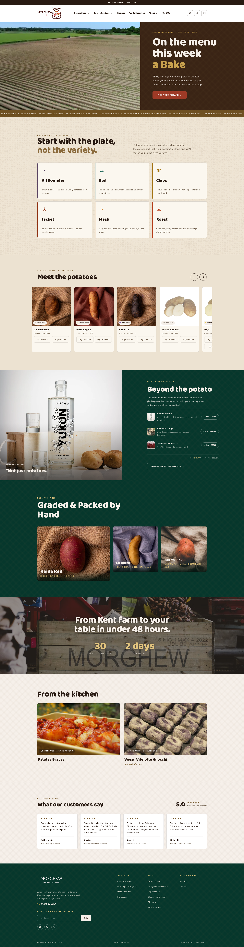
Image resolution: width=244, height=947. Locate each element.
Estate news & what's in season (55, 912)
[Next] (203, 277)
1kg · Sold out (42, 339)
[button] (82, 13)
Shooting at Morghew (127, 886)
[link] (73, 553)
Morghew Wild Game (158, 886)
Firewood (152, 902)
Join (86, 918)
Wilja (207, 330)
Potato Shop (154, 881)
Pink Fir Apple (83, 330)
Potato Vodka (166, 413)
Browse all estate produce (167, 466)
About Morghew (124, 881)
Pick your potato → (169, 95)
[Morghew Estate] (51, 880)
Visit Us (183, 881)
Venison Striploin (167, 443)
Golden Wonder (42, 330)
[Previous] (194, 277)
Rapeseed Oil (154, 891)
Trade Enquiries (124, 891)
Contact (183, 886)
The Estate (122, 897)
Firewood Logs (166, 428)
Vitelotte (124, 330)
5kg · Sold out (60, 339)
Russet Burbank (170, 330)
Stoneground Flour (157, 897)
